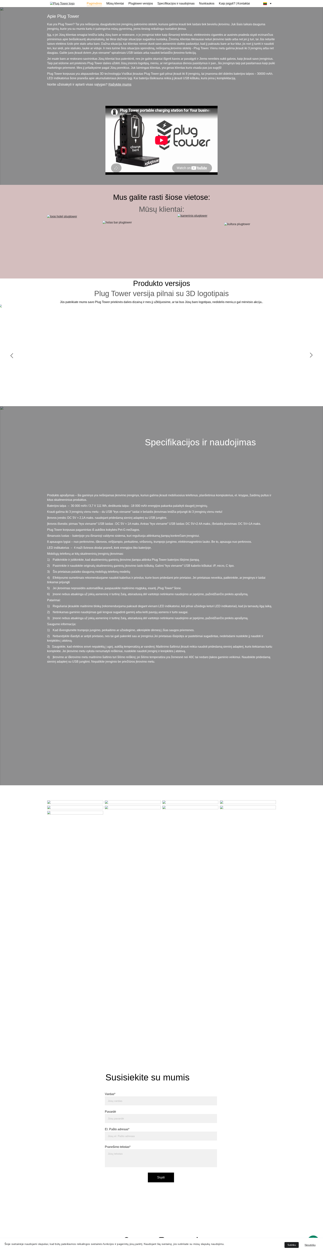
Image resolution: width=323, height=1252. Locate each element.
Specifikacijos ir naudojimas (176, 3)
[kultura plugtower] (250, 229)
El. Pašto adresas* (117, 1129)
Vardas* (110, 1094)
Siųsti (161, 1177)
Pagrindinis (94, 3)
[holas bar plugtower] (133, 231)
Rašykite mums (119, 84)
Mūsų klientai (115, 3)
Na (49, 34)
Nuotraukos (206, 3)
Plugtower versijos (140, 3)
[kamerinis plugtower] (194, 242)
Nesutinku (310, 1245)
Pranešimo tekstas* (117, 1146)
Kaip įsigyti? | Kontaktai (234, 3)
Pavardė (110, 1111)
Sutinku (291, 1245)
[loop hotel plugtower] (69, 230)
